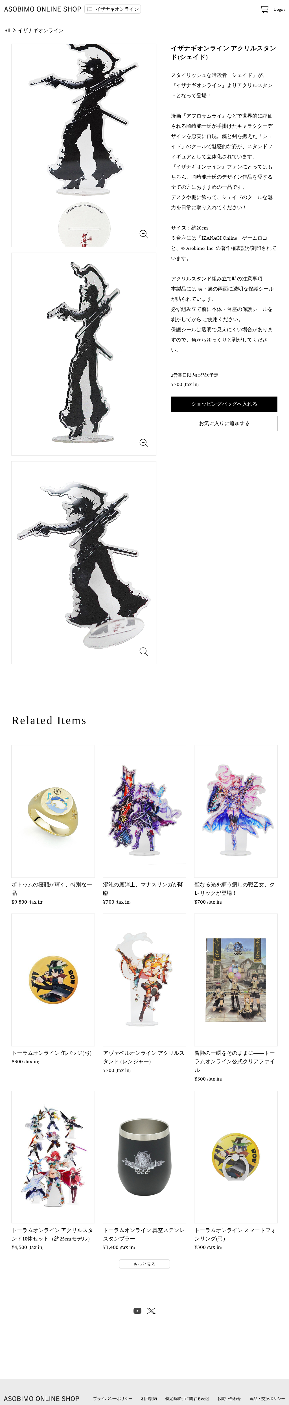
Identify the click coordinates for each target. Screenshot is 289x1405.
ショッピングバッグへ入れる (224, 403)
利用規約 (149, 1399)
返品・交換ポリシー (267, 1399)
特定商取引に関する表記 (187, 1399)
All (8, 30)
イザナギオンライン (41, 30)
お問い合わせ (229, 1399)
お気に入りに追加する (224, 423)
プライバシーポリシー (113, 1399)
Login (279, 9)
